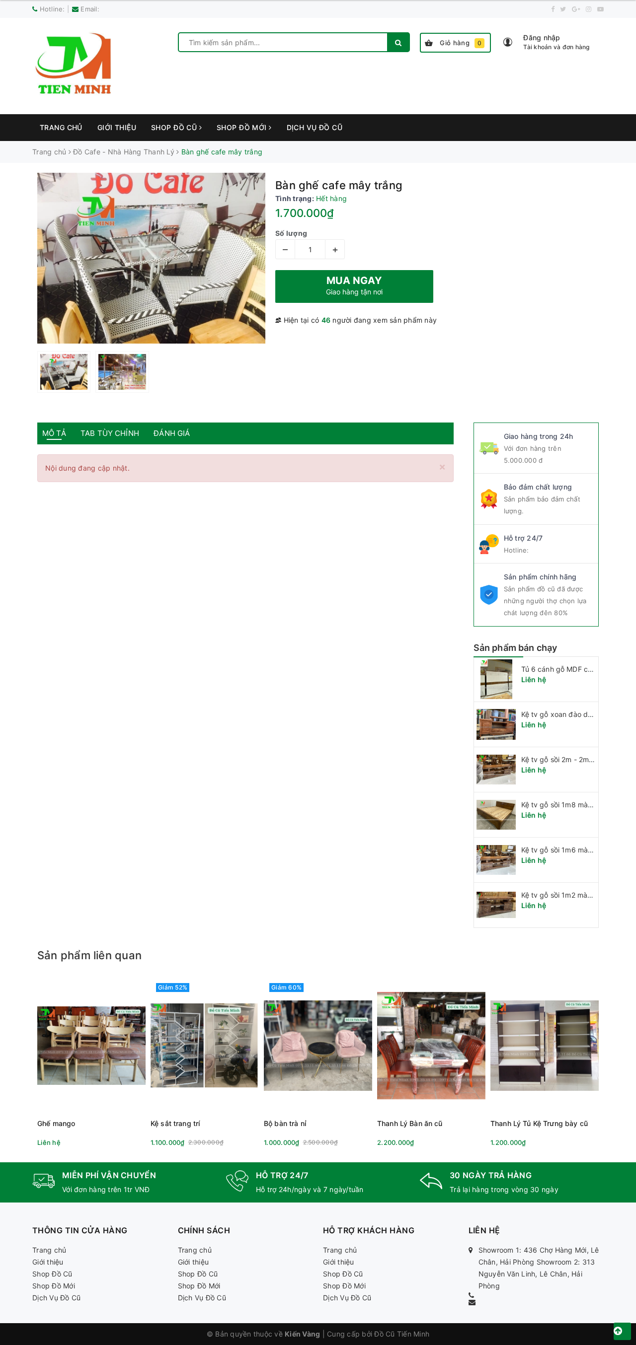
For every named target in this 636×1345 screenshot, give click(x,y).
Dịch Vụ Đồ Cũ (314, 127)
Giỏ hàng (461, 43)
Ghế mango (56, 1123)
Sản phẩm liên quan (89, 955)
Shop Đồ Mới (243, 127)
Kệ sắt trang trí (175, 1123)
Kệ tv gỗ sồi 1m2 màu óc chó (568, 895)
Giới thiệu (116, 127)
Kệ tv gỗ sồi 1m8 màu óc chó (569, 804)
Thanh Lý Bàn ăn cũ (410, 1123)
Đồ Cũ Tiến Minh (401, 1334)
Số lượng (291, 233)
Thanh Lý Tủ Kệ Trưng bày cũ (539, 1123)
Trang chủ (61, 127)
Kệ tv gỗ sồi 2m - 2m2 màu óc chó (577, 759)
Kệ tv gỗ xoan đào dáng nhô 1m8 (576, 714)
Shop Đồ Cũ (175, 127)
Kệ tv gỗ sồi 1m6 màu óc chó (569, 850)
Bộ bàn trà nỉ (285, 1123)
